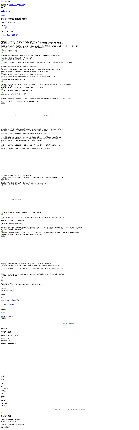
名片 (4, 28)
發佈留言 (3, 318)
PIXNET (58, 409)
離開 (8, 427)
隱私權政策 (77, 409)
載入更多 (3, 309)
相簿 (4, 25)
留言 (13, 300)
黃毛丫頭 (5, 11)
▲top (2, 306)
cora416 (2, 292)
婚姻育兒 (12, 22)
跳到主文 (3, 15)
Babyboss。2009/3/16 (11, 35)
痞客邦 (10, 300)
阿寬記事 (12, 304)
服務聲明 (83, 409)
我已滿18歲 (3, 427)
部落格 (5, 27)
